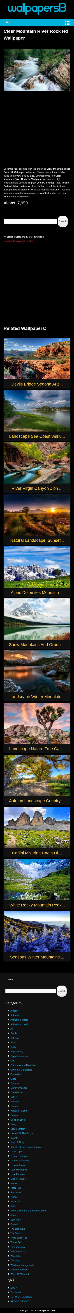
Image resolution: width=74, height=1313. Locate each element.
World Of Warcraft (19, 1274)
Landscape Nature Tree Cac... (37, 748)
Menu (9, 22)
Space (13, 1215)
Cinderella (15, 1074)
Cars (12, 1060)
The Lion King (17, 1228)
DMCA (13, 1287)
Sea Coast (15, 1201)
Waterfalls (15, 1256)
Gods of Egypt (18, 1119)
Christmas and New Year (23, 1065)
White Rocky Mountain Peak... (37, 905)
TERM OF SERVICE (21, 1296)
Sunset (14, 1224)
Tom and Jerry (17, 1247)
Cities (13, 1078)
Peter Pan (15, 1187)
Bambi (13, 1033)
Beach (13, 1042)
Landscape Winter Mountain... (37, 696)
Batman (14, 1038)
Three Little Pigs (18, 1237)
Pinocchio (15, 1192)
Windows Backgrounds (22, 1265)
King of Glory (17, 1142)
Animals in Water (19, 1019)
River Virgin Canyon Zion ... (37, 488)
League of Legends (20, 1160)
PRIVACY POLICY (20, 1301)
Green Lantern (17, 1128)
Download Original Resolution (19, 241)
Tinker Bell (16, 1242)
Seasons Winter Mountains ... (37, 957)
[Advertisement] (37, 129)
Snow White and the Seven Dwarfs (28, 1210)
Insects (14, 1137)
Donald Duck (17, 1092)
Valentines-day (18, 1251)
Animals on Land (19, 1024)
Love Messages (18, 1169)
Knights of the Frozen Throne (25, 1147)
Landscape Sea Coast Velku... (37, 436)
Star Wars (15, 1219)
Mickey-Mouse (18, 1178)
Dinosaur (15, 1083)
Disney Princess (18, 1087)
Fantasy (14, 1101)
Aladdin (14, 1010)
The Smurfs (16, 1233)
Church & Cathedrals (21, 1069)
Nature (13, 1183)
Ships (13, 1206)
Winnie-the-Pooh (18, 1269)
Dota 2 (13, 1097)
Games (14, 1115)
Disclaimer (15, 1292)
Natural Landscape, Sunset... (37, 540)
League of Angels (19, 1156)
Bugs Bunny (16, 1051)
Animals (14, 1015)
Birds (13, 1047)
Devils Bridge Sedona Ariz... (37, 384)
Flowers (14, 1106)
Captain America (19, 1056)
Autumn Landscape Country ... (37, 800)
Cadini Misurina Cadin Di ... (37, 853)
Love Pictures (17, 1174)
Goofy (13, 1124)
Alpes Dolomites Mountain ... (37, 592)
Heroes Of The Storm (21, 1133)
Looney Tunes (17, 1165)
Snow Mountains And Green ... (37, 644)
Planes (14, 1196)
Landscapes (16, 1151)
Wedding (14, 1260)
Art (11, 1028)
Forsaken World (18, 1110)
